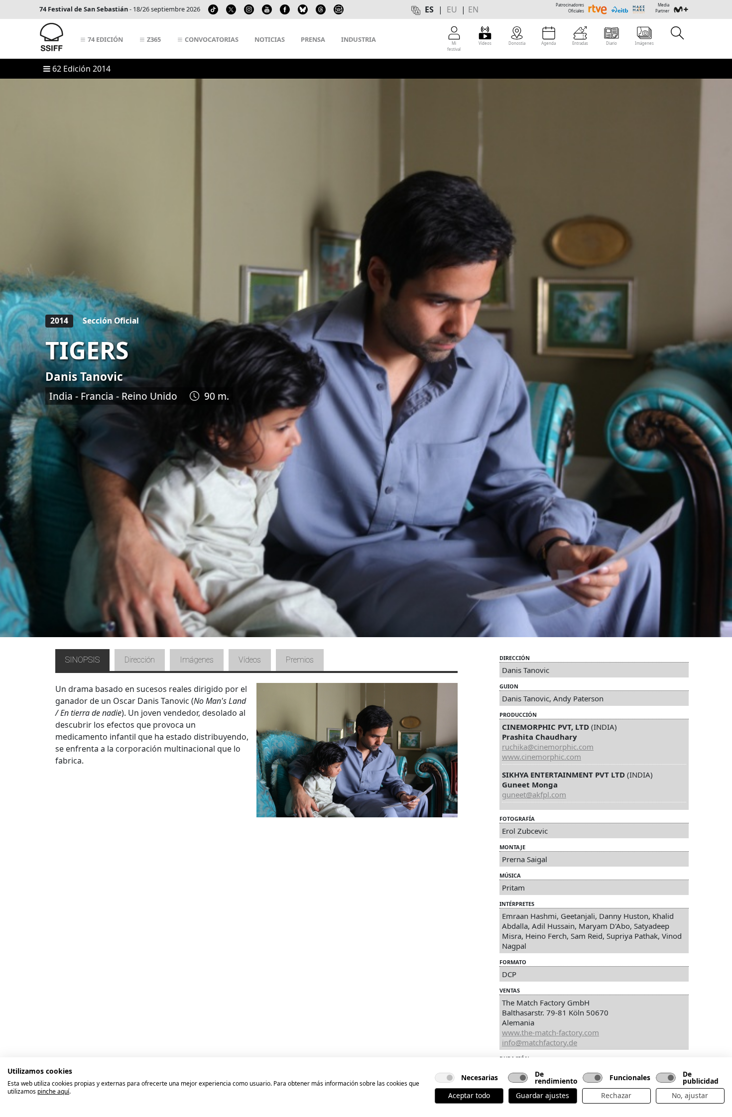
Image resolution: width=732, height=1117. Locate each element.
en (473, 9)
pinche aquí (53, 1091)
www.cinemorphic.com (541, 757)
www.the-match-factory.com (550, 1032)
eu (452, 9)
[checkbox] (445, 1078)
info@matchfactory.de (539, 1042)
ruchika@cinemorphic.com (548, 747)
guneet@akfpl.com (534, 794)
